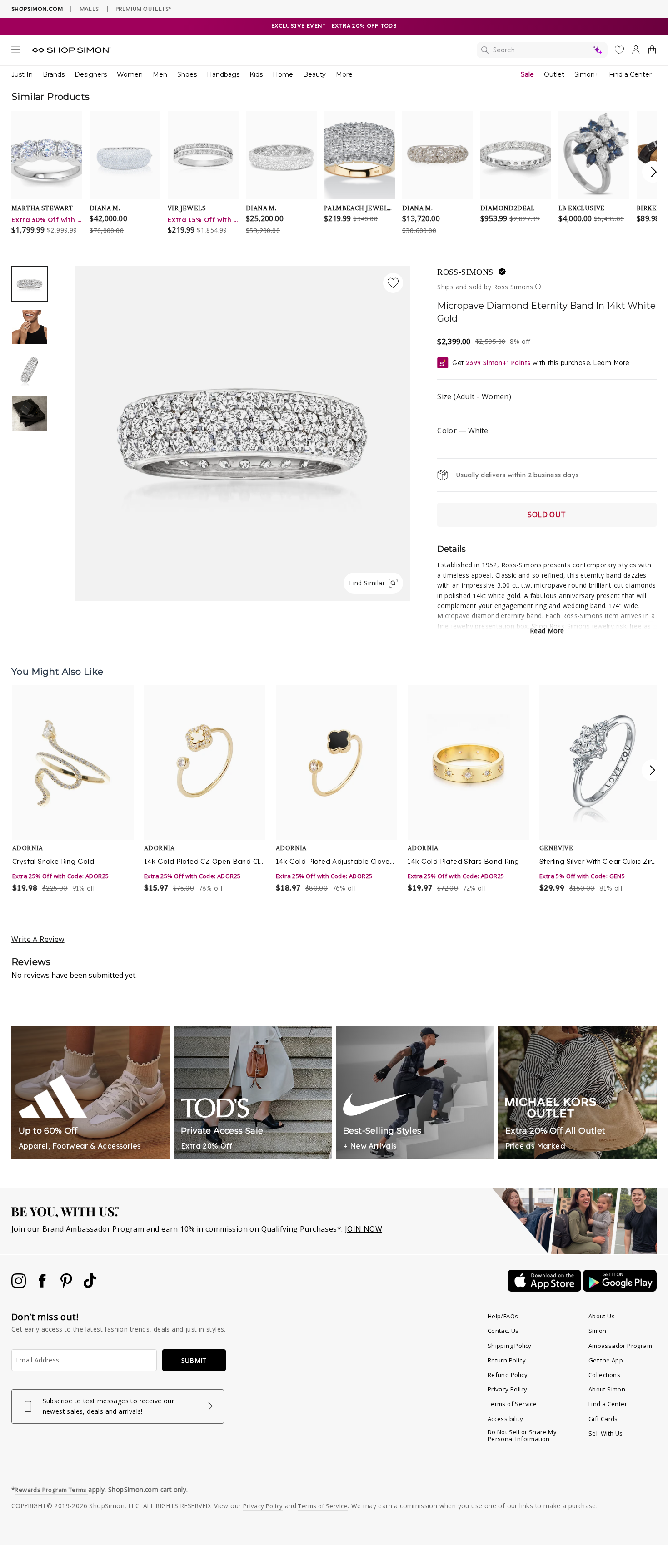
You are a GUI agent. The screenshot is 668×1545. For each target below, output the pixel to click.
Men (160, 74)
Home (283, 74)
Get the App (605, 1360)
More (344, 74)
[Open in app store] (545, 1289)
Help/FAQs (503, 1316)
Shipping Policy (510, 1346)
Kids (256, 74)
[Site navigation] (15, 51)
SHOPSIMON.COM (37, 9)
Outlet (554, 74)
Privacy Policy (508, 1389)
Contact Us (503, 1331)
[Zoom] (242, 430)
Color (462, 431)
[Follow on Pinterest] (67, 1285)
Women (130, 74)
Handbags (223, 74)
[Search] (542, 50)
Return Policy (507, 1360)
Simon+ (586, 74)
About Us (601, 1316)
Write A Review (38, 939)
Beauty (314, 74)
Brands (54, 74)
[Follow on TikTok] (90, 1285)
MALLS (89, 9)
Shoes (187, 74)
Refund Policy (508, 1375)
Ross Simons (513, 286)
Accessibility (505, 1419)
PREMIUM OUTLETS (143, 9)
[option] (243, 433)
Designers (91, 74)
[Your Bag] (652, 52)
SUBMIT (194, 1360)
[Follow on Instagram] (19, 1285)
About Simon (606, 1389)
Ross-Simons (465, 272)
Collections (604, 1375)
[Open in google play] (620, 1289)
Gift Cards (603, 1419)
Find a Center (630, 74)
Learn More (611, 363)
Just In (22, 74)
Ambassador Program (620, 1346)
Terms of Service (512, 1404)
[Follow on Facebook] (43, 1285)
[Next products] (652, 770)
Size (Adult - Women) (474, 396)
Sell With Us (605, 1433)
